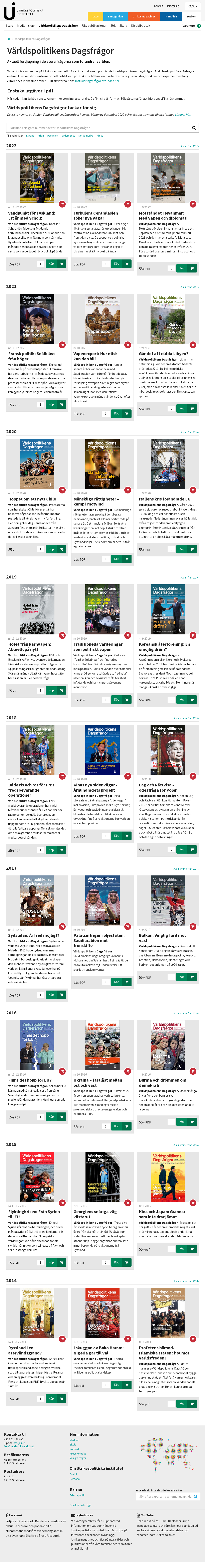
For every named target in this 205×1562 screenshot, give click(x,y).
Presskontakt (78, 1453)
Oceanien (52, 135)
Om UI (73, 1474)
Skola (73, 1444)
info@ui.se (19, 1443)
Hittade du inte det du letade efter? (160, 1490)
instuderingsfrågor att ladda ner (96, 81)
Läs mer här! (183, 114)
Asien (41, 135)
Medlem (74, 1440)
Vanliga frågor (78, 1458)
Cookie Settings (80, 1505)
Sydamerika (68, 135)
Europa (30, 135)
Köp (51, 263)
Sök (194, 6)
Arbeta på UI (77, 1495)
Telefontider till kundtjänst (19, 1446)
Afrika (100, 135)
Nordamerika (85, 135)
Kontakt (74, 1449)
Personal (75, 1479)
